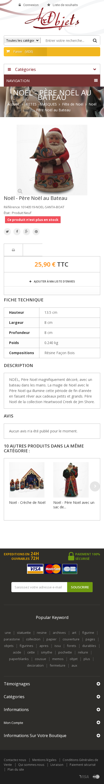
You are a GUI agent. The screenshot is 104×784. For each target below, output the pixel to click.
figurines (26, 645)
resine (42, 632)
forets (71, 645)
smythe (46, 652)
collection (33, 639)
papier (51, 639)
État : (7, 213)
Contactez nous (15, 760)
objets (9, 645)
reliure (83, 652)
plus (87, 659)
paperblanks (19, 659)
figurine (88, 632)
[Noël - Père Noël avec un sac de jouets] (74, 480)
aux (74, 665)
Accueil (13, 104)
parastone (12, 639)
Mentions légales (44, 760)
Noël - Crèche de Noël (27, 502)
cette (31, 652)
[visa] (84, 776)
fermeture (57, 665)
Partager (16, 231)
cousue (40, 659)
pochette (65, 652)
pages (90, 639)
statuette (24, 632)
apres (43, 645)
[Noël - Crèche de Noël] (30, 480)
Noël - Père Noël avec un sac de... (73, 504)
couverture (71, 639)
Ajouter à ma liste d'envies (54, 281)
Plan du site (16, 769)
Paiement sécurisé (83, 765)
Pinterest (36, 231)
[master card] (96, 776)
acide (17, 652)
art (74, 632)
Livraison (56, 765)
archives (59, 632)
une (8, 632)
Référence (12, 207)
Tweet (7, 231)
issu (58, 645)
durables (89, 645)
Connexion (31, 5)
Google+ (26, 231)
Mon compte (13, 722)
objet (73, 659)
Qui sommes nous (31, 765)
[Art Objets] (52, 18)
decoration (35, 665)
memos (58, 659)
